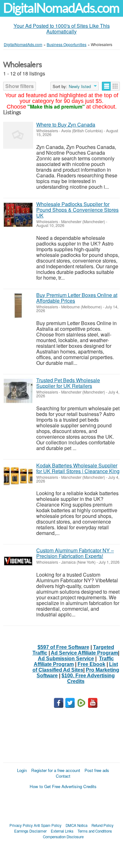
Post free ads (97, 770)
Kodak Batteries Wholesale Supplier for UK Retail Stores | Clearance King (78, 468)
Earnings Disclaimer (30, 831)
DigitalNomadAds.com (61, 8)
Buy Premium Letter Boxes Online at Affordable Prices (76, 297)
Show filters (19, 86)
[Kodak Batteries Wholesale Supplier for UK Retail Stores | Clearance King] (18, 476)
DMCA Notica (76, 825)
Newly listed (80, 86)
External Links (62, 831)
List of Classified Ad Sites (75, 667)
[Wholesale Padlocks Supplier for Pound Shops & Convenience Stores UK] (18, 214)
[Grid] (115, 86)
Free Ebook (91, 664)
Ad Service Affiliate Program (84, 653)
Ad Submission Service (66, 658)
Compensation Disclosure (63, 836)
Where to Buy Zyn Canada (65, 124)
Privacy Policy (21, 825)
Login (22, 770)
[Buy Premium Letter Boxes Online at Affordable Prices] (18, 305)
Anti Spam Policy (48, 825)
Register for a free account (55, 770)
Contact (63, 776)
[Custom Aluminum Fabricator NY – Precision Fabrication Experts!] (18, 561)
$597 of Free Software (63, 647)
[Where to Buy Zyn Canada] (18, 135)
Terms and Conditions (95, 831)
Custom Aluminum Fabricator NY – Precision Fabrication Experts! (75, 553)
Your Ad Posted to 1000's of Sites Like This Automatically (62, 28)
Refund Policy (102, 825)
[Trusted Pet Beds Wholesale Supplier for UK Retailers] (18, 390)
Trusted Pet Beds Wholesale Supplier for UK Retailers (68, 383)
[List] (106, 86)
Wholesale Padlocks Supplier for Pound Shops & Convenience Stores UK (77, 209)
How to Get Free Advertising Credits (63, 786)
